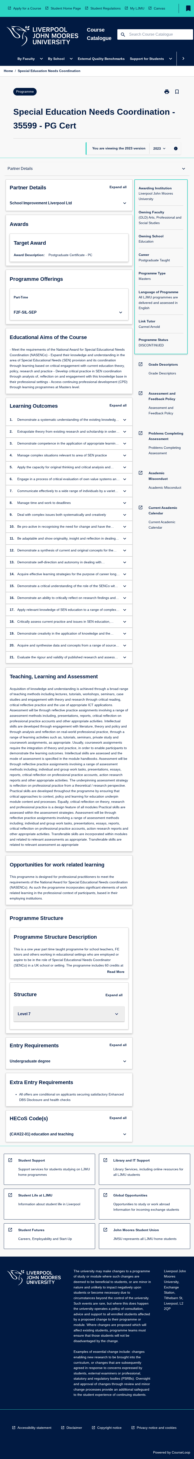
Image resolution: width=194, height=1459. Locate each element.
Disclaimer (74, 1428)
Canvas (159, 8)
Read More (115, 972)
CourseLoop (181, 1452)
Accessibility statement (34, 1428)
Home (8, 71)
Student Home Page (66, 8)
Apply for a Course (27, 8)
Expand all (118, 187)
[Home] (42, 37)
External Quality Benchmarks (101, 59)
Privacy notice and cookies (156, 1428)
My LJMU (137, 8)
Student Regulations (105, 8)
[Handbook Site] (34, 1278)
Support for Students (147, 59)
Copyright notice (109, 1428)
